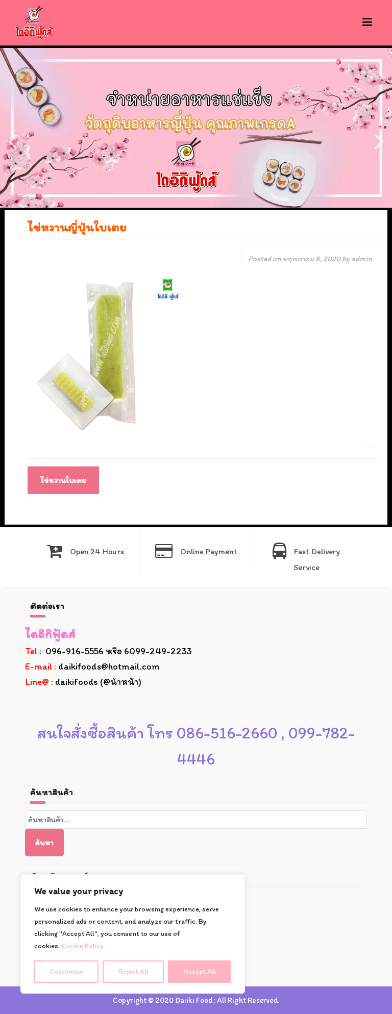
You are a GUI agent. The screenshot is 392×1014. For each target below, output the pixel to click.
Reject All (133, 971)
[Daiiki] (34, 22)
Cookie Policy (83, 946)
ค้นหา (44, 842)
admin (361, 258)
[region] (132, 934)
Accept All (200, 971)
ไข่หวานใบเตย (63, 480)
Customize (66, 971)
